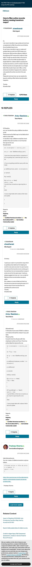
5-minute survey (16, 3)
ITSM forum (6, 11)
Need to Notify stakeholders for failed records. (15, 528)
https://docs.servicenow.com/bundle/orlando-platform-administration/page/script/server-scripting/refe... (15, 479)
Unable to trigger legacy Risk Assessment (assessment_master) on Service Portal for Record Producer (14, 536)
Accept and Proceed (16, 564)
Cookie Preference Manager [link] (14, 555)
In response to (17, 249)
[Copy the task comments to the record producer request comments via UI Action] (29, 107)
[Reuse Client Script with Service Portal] (25, 107)
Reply (16, 99)
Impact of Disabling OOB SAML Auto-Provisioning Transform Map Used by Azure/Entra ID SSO (13, 520)
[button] (5, 94)
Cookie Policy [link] (22, 553)
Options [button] (30, 11)
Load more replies (16, 505)
